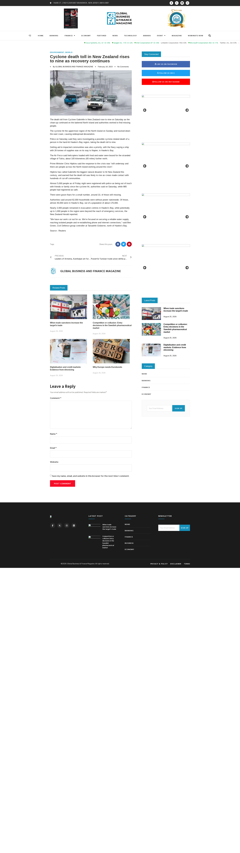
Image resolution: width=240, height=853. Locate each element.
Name (53, 434)
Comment (55, 398)
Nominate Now (195, 35)
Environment (57, 52)
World (68, 52)
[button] (210, 36)
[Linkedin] (182, 3)
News (115, 35)
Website (54, 462)
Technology (130, 35)
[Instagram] (187, 3)
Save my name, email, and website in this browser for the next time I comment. (90, 476)
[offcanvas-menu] (30, 35)
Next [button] (187, 110)
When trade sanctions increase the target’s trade (109, 526)
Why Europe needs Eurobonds (107, 367)
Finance (69, 35)
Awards (147, 35)
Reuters (62, 231)
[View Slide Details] (166, 110)
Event (160, 35)
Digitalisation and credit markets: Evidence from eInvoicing (175, 347)
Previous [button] (145, 110)
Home (40, 35)
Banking (54, 35)
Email (53, 448)
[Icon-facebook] (171, 3)
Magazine (177, 35)
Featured (101, 35)
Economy (86, 35)
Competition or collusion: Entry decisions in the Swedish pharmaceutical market (112, 325)
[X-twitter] (176, 3)
